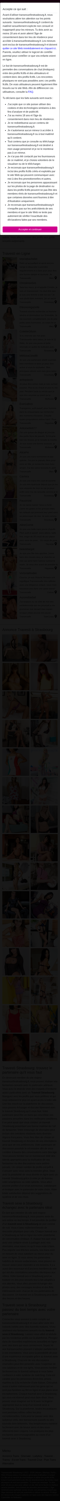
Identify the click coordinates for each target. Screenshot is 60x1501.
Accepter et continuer (30, 229)
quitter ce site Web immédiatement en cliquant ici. (29, 48)
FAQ (30, 92)
